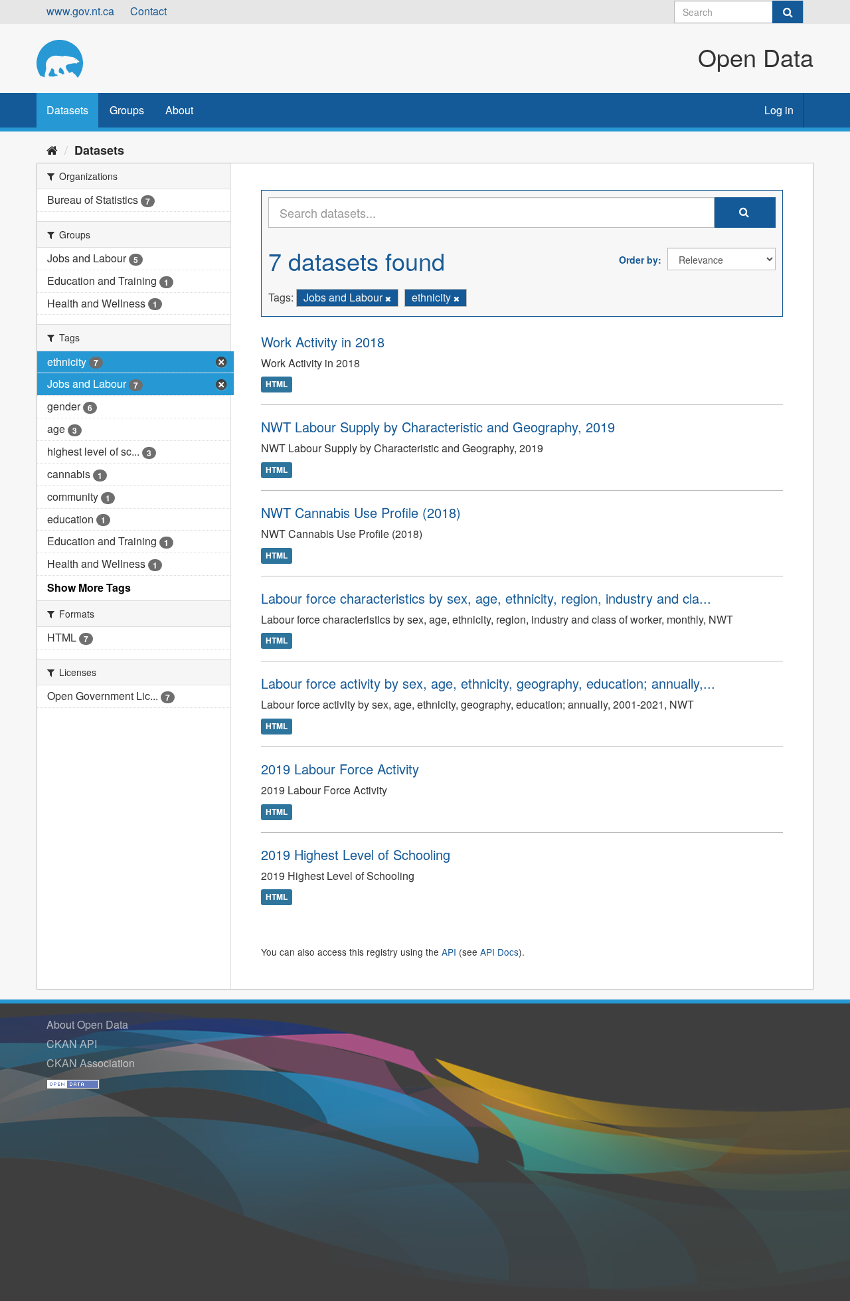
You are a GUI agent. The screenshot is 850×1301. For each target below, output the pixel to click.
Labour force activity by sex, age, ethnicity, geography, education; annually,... (488, 683)
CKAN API (71, 1043)
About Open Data (87, 1024)
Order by (638, 259)
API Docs (499, 951)
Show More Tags (89, 587)
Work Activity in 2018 (322, 341)
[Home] (52, 149)
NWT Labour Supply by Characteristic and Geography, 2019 (438, 426)
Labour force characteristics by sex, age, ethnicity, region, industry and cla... (486, 598)
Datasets (67, 110)
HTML (277, 384)
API (449, 951)
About (179, 110)
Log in (779, 110)
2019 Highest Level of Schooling (355, 854)
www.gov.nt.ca (80, 11)
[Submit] (787, 12)
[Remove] (388, 298)
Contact (148, 11)
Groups (127, 110)
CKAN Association (90, 1063)
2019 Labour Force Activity (340, 768)
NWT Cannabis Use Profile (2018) (361, 512)
